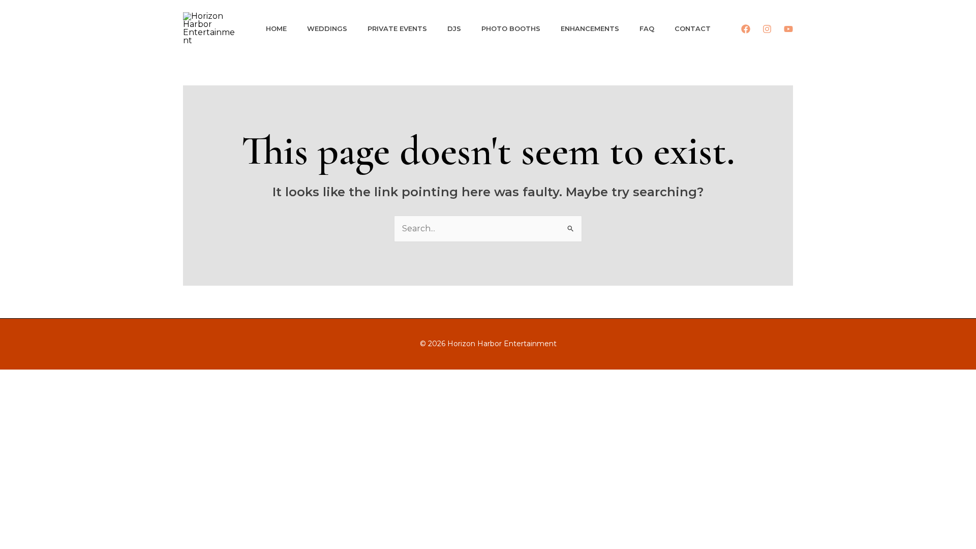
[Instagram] (767, 29)
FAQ (646, 28)
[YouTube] (788, 29)
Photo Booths (510, 28)
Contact (693, 28)
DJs (454, 28)
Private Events (397, 28)
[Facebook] (745, 29)
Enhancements (590, 28)
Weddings (327, 28)
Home (276, 28)
